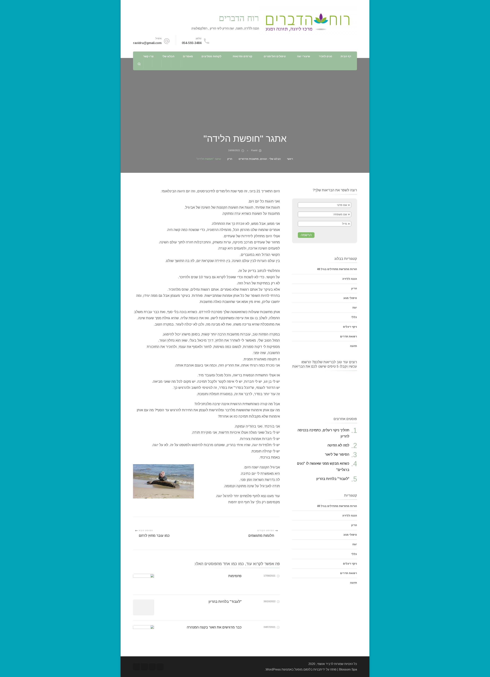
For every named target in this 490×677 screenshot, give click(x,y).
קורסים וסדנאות (242, 56)
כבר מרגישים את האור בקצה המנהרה (214, 627)
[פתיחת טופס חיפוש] (139, 64)
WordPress (273, 669)
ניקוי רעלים (350, 326)
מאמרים (188, 56)
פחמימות (235, 576)
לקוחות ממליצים (211, 56)
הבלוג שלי (168, 56)
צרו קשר (148, 56)
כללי (354, 317)
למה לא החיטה (338, 445)
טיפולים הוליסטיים (275, 56)
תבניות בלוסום (312, 669)
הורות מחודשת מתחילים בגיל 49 (337, 269)
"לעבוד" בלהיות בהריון (225, 602)
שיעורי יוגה (303, 56)
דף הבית (346, 56)
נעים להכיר (325, 56)
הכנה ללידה (349, 278)
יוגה (354, 307)
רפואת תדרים (348, 336)
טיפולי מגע (350, 297)
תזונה (353, 345)
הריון (354, 288)
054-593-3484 (191, 43)
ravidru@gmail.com (147, 43)
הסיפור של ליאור (337, 454)
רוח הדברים (239, 17)
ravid (254, 150)
